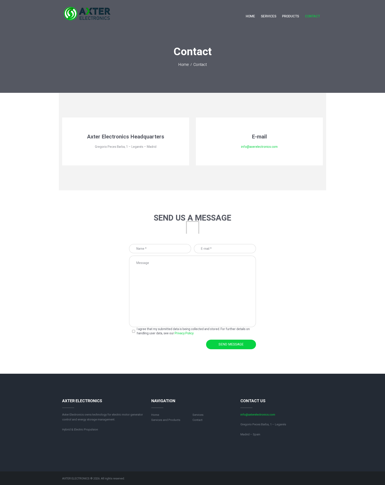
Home (183, 65)
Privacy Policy (184, 333)
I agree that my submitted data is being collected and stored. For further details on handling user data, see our (193, 331)
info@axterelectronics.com (257, 414)
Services (197, 415)
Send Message (231, 344)
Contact (197, 420)
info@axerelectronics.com (259, 146)
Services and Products (165, 420)
